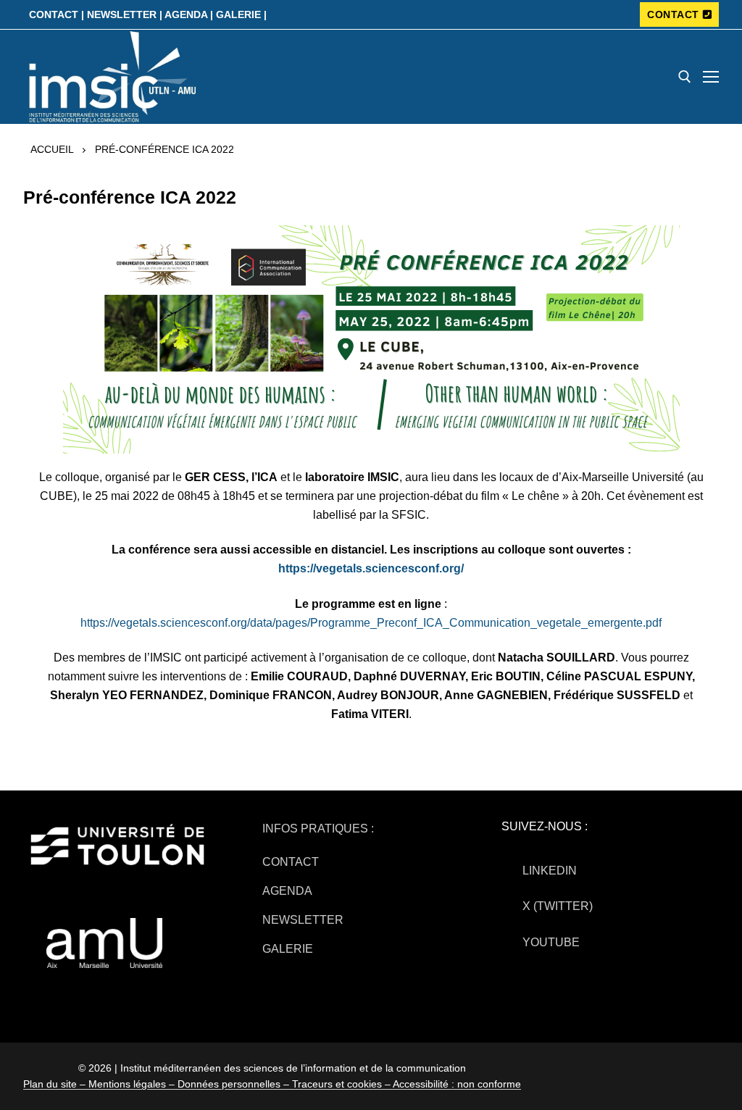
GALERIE (287, 949)
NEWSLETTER (302, 920)
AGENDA (287, 891)
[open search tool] (684, 76)
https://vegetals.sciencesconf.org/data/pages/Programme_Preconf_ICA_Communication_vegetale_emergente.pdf (371, 623)
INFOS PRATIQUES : (318, 828)
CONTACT (673, 14)
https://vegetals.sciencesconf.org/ (371, 568)
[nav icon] (711, 77)
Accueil (52, 149)
